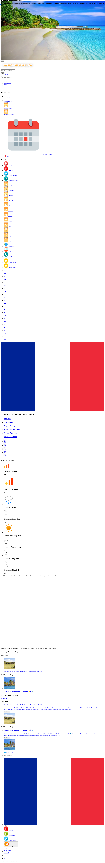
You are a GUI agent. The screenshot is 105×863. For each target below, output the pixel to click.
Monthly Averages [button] (13, 180)
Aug (5, 449)
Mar (5, 442)
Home (5, 80)
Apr (5, 444)
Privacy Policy (7, 850)
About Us (6, 851)
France (5, 84)
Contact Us (6, 853)
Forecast (7, 419)
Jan (4, 440)
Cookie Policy (7, 848)
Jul (4, 448)
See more (3, 698)
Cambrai (6, 86)
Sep (5, 451)
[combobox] (8, 70)
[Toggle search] (1, 76)
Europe (5, 81)
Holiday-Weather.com (6, 74)
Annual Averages (10, 433)
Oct (4, 452)
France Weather (10, 437)
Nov (5, 453)
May (5, 445)
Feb (5, 441)
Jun (4, 446)
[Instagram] (54, 858)
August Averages (10, 426)
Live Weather (9, 422)
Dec (5, 455)
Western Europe (7, 83)
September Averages (12, 429)
